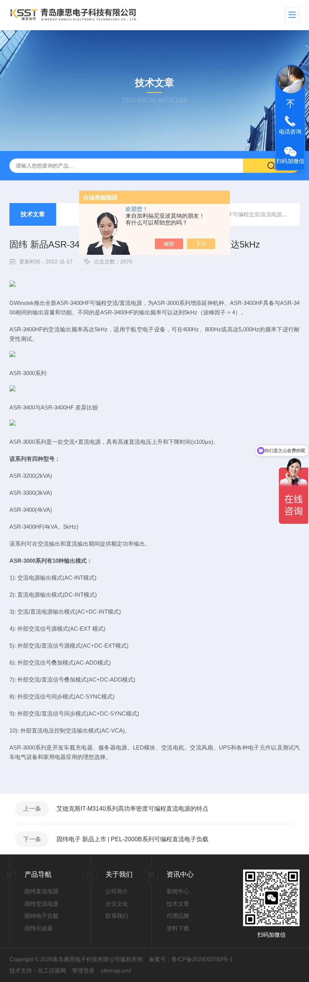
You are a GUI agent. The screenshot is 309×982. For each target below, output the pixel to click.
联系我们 (117, 916)
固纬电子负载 (41, 916)
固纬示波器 (38, 928)
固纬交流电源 (41, 903)
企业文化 (117, 903)
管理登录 (83, 970)
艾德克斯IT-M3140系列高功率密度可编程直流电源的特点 (132, 808)
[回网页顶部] (290, 103)
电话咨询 (290, 131)
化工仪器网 (52, 970)
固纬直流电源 (41, 891)
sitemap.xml (116, 970)
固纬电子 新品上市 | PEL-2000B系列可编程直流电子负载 (132, 839)
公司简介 (117, 891)
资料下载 (178, 928)
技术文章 (33, 214)
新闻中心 (178, 891)
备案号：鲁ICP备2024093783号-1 (191, 959)
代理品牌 (178, 916)
